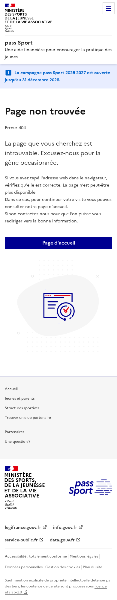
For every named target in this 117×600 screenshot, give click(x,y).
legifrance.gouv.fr (23, 527)
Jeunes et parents (19, 398)
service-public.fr (21, 540)
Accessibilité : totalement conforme (36, 556)
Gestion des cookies (62, 567)
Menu (109, 8)
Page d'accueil (58, 242)
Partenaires (14, 432)
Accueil (11, 389)
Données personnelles (24, 567)
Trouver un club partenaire (28, 417)
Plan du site (92, 567)
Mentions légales (84, 556)
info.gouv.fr (65, 527)
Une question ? (17, 441)
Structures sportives (22, 408)
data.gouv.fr (62, 540)
